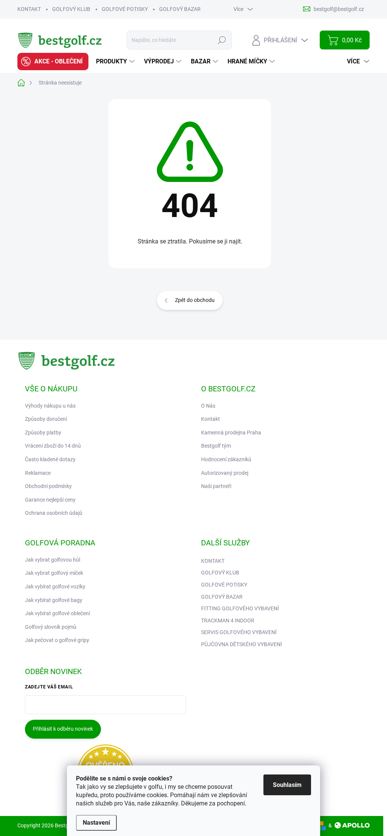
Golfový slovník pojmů (50, 627)
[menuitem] (52, 61)
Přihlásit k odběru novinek (63, 729)
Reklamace (38, 473)
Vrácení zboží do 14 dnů (53, 446)
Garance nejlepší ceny (50, 500)
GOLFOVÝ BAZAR (180, 9)
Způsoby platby (43, 433)
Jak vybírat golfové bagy (53, 600)
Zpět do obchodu (195, 300)
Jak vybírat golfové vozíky (55, 587)
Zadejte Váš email (49, 687)
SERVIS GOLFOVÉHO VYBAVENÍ (239, 632)
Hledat (222, 40)
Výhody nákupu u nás (50, 406)
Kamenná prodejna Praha (231, 433)
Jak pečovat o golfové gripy (57, 640)
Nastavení (96, 822)
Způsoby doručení (46, 419)
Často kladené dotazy (50, 459)
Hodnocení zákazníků (226, 459)
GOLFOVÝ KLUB (71, 9)
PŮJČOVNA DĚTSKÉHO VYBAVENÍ (241, 644)
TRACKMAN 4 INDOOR (227, 620)
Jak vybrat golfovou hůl (52, 560)
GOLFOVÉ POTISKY (125, 9)
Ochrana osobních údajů (53, 513)
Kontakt (210, 419)
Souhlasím (287, 784)
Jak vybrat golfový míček (54, 573)
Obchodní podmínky (48, 486)
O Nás (208, 406)
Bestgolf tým (216, 446)
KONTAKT (29, 9)
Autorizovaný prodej (224, 473)
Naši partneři (216, 486)
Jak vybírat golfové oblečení (57, 613)
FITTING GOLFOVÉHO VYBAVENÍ (240, 608)
